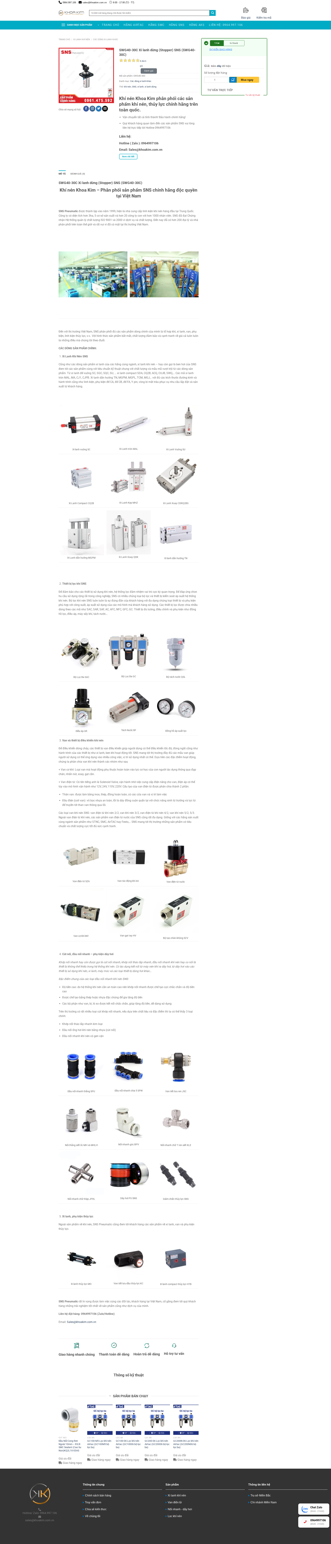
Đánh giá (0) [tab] (78, 173)
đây (219, 66)
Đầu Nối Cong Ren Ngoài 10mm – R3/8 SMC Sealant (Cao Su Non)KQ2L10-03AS (70, 1445)
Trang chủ (110, 25)
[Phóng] (63, 99)
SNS (134, 86)
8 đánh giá (143, 61)
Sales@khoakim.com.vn (81, 1322)
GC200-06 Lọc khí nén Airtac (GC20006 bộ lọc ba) (157, 1444)
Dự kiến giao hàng (220, 49)
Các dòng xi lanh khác (105, 39)
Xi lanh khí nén (81, 39)
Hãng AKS (197, 25)
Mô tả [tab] (62, 173)
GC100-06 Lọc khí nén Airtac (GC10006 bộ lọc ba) (128, 1444)
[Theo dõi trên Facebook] (86, 109)
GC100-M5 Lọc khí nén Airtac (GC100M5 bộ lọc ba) (99, 1444)
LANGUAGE (267, 2)
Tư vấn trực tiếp (220, 90)
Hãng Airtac (134, 25)
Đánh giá (148, 70)
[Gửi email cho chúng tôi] (105, 109)
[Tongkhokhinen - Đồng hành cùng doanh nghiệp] (71, 13)
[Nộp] (212, 13)
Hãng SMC (156, 25)
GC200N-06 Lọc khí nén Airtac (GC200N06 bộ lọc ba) (185, 1444)
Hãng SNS (177, 25)
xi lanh (140, 86)
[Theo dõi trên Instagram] (92, 109)
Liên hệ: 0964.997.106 (226, 25)
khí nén (127, 86)
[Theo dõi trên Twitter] (99, 109)
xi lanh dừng (150, 86)
